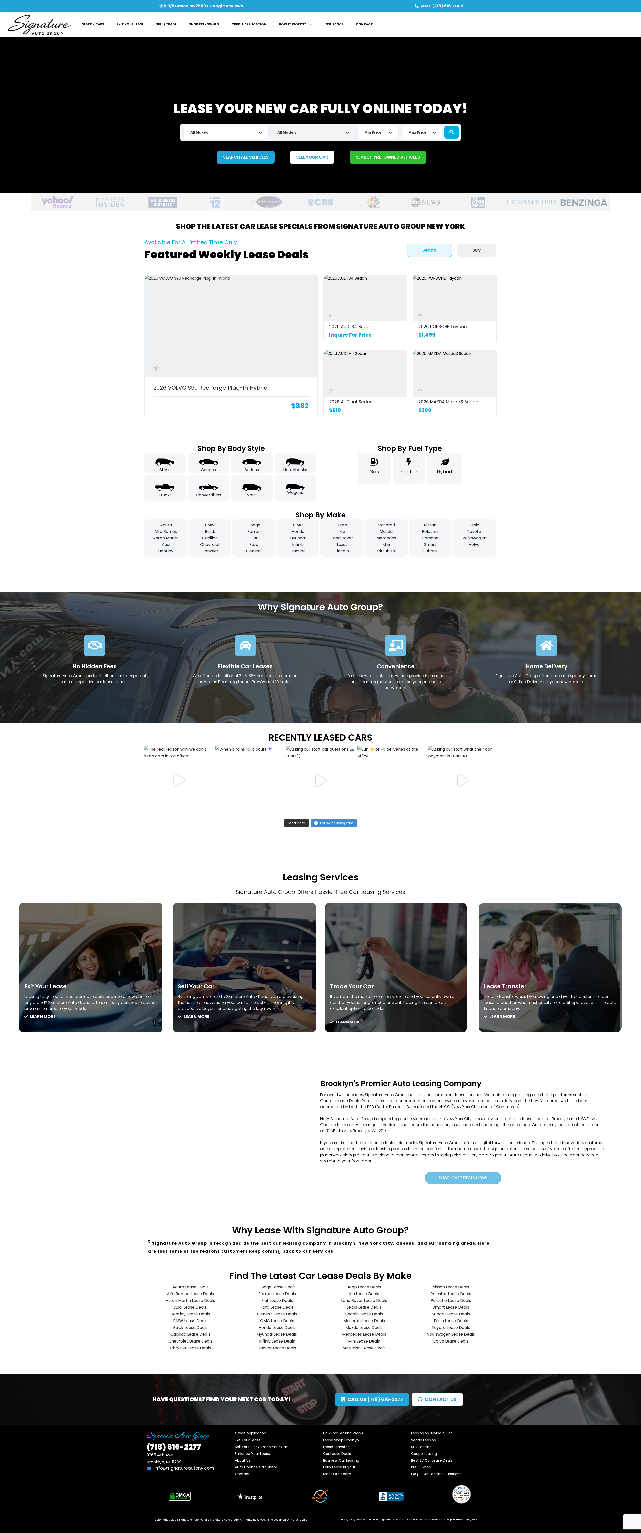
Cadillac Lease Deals (190, 1334)
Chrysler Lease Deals (190, 1348)
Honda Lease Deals (277, 1327)
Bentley (165, 551)
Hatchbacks (295, 470)
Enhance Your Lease (252, 1453)
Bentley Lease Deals (190, 1314)
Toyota (474, 531)
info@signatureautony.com (184, 1468)
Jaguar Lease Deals (277, 1348)
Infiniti (298, 544)
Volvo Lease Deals (450, 1341)
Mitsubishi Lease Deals (364, 1348)
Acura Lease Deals (190, 1287)
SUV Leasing (421, 1446)
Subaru (430, 551)
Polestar (430, 531)
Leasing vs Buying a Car (431, 1433)
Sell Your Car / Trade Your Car (261, 1446)
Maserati (386, 525)
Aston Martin (166, 538)
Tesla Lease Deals (450, 1321)
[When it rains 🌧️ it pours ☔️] (249, 780)
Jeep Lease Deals (364, 1287)
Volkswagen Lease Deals (451, 1334)
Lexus (342, 544)
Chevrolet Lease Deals (190, 1341)
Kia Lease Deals (364, 1294)
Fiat (254, 538)
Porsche (430, 538)
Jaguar (298, 551)
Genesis (254, 551)
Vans (252, 495)
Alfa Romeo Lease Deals (190, 1294)
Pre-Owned (421, 1467)
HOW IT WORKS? (292, 24)
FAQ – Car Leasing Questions (436, 1473)
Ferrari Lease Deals (277, 1294)
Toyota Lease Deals (451, 1327)
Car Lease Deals (337, 1453)
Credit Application (250, 1433)
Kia (342, 531)
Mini (386, 544)
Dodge (253, 525)
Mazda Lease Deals (364, 1327)
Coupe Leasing (424, 1453)
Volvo (474, 544)
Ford (253, 544)
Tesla (474, 525)
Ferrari (254, 531)
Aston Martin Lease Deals (190, 1300)
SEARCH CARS (93, 24)
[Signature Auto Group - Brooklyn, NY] (39, 24)
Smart (430, 544)
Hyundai (298, 538)
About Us (242, 1460)
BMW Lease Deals (190, 1321)
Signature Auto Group (224, 1520)
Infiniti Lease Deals (277, 1341)
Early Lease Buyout (339, 1467)
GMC (298, 525)
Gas (374, 471)
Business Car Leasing (341, 1460)
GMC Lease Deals (277, 1321)
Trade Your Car (352, 986)
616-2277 (174, 1447)
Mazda (386, 531)
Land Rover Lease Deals (364, 1300)
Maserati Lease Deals (364, 1321)
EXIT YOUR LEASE (130, 24)
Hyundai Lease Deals (277, 1334)
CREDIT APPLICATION (249, 24)
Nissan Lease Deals (450, 1287)
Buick (210, 531)
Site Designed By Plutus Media (287, 1520)
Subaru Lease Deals (451, 1314)
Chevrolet (210, 544)
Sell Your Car (196, 986)
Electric (408, 471)
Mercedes (386, 538)
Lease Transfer (505, 986)
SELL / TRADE (166, 24)
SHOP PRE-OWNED (204, 24)
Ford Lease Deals (277, 1307)
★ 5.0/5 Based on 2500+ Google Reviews (201, 6)
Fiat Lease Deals (277, 1300)
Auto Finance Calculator (256, 1467)
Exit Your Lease (45, 986)
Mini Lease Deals (364, 1341)
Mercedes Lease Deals (364, 1334)
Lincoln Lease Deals (364, 1314)
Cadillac (210, 538)
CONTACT (364, 24)
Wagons (295, 492)
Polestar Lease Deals (450, 1294)
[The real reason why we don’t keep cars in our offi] (178, 780)
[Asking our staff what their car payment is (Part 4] (462, 780)
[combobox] (225, 132)
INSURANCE (334, 24)
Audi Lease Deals (190, 1307)
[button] (320, 1247)
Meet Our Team (337, 1473)
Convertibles (208, 495)
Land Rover (342, 538)
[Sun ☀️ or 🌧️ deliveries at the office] (391, 780)
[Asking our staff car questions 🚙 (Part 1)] (320, 780)
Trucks (165, 495)
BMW (210, 525)
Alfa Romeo (165, 531)
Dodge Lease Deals (277, 1287)
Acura (166, 525)
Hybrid (444, 471)
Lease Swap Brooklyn (341, 1440)
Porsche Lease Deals (451, 1300)
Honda (298, 531)
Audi (166, 544)
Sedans (252, 470)
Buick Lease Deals (190, 1327)
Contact (242, 1473)
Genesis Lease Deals (277, 1314)
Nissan (430, 525)
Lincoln (342, 551)
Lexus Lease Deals (364, 1307)
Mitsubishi (386, 551)
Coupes (208, 470)
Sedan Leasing (423, 1440)
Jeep (342, 525)
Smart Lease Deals (451, 1307)
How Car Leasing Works (343, 1433)
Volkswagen (474, 538)
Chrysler (210, 551)
